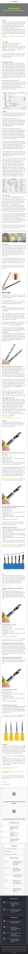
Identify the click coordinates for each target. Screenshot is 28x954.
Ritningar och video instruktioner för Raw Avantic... (14, 828)
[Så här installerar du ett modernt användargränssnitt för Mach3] (9, 882)
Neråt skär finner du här (7, 416)
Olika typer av (16, 300)
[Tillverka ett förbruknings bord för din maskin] (9, 869)
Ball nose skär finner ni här (7, 768)
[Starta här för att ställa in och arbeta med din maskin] (9, 890)
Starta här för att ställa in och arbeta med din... (17, 890)
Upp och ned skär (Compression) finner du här (11, 418)
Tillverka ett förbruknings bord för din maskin (17, 869)
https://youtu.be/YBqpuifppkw (14, 77)
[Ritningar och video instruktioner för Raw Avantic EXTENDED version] (9, 863)
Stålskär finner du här (6, 585)
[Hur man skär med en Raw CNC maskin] (9, 876)
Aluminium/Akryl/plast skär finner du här (10, 478)
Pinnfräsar (21, 300)
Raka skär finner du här (7, 325)
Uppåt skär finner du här (7, 413)
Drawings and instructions (14, 825)
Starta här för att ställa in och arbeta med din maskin (15, 840)
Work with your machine (14, 8)
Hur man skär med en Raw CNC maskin (17, 875)
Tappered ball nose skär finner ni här (9, 767)
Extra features (12, 831)
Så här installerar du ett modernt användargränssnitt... (17, 882)
